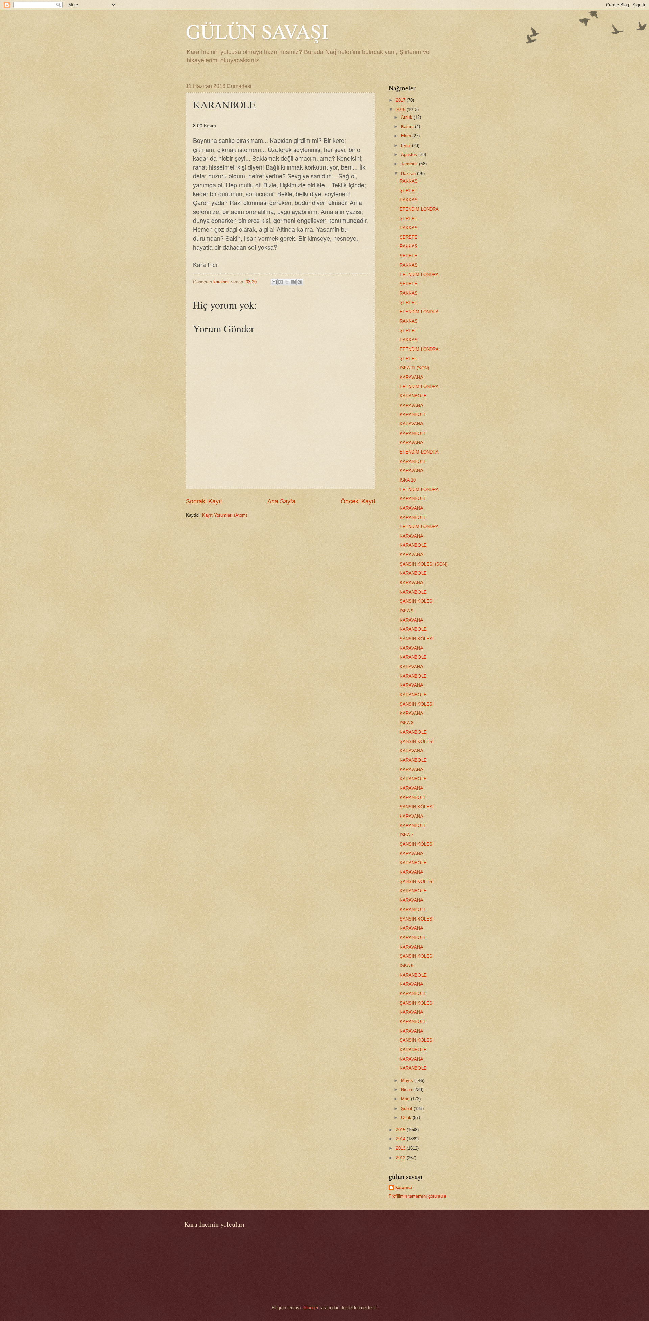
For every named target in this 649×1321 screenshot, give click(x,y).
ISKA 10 (408, 480)
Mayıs (407, 1080)
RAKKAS (409, 181)
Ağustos (409, 154)
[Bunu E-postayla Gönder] (274, 282)
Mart (406, 1099)
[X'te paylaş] (287, 282)
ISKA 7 (406, 834)
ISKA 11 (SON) (414, 367)
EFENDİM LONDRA (419, 209)
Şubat (407, 1108)
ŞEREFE (408, 190)
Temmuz (410, 163)
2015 (401, 1129)
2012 (401, 1157)
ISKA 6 (406, 965)
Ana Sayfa (281, 501)
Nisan (407, 1089)
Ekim (406, 135)
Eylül (406, 145)
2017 (401, 100)
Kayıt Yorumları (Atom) (224, 515)
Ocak (407, 1117)
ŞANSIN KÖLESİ (417, 601)
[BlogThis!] (280, 282)
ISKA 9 (406, 610)
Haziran (409, 173)
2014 (401, 1138)
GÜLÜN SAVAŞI (257, 31)
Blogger (311, 1307)
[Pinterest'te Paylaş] (299, 282)
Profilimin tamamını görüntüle (417, 1196)
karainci (403, 1187)
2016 (401, 109)
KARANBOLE (413, 395)
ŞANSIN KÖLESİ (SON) (423, 564)
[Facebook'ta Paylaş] (293, 282)
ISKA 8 (406, 722)
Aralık (407, 117)
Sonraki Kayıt (204, 501)
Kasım (408, 126)
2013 (401, 1148)
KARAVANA (411, 377)
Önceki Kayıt (358, 501)
